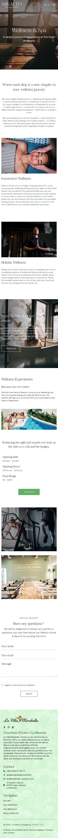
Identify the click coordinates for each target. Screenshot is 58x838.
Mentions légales (36, 830)
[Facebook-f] (4, 727)
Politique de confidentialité (15, 830)
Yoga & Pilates (29, 577)
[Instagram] (9, 727)
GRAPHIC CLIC (37, 824)
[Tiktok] (13, 727)
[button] (11, 348)
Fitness (29, 529)
